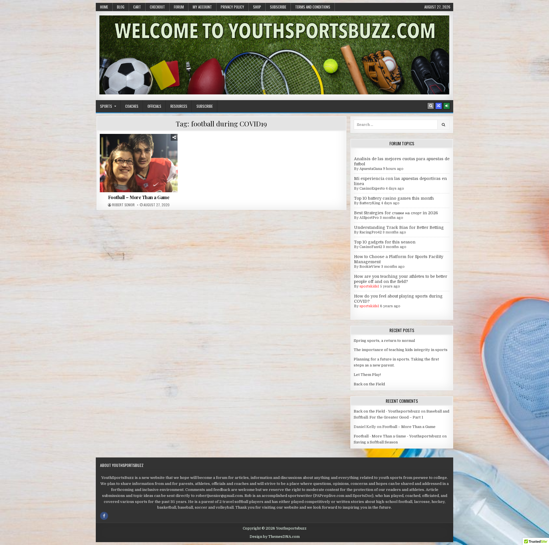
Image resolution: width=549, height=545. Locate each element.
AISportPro (369, 218)
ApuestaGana (370, 169)
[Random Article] (438, 105)
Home (104, 7)
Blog (120, 7)
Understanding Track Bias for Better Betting (399, 227)
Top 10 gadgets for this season (384, 242)
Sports (106, 106)
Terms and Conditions (312, 7)
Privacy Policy (232, 7)
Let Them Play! (367, 374)
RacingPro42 (370, 232)
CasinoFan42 (370, 247)
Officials (154, 106)
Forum (179, 7)
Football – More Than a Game (139, 197)
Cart (137, 7)
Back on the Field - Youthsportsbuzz (387, 411)
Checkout (157, 7)
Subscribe (278, 7)
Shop (257, 7)
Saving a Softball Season (376, 442)
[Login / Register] (446, 105)
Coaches (131, 106)
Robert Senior (123, 205)
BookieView (369, 267)
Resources (178, 106)
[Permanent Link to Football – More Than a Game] (139, 163)
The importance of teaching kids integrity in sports (400, 350)
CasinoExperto (372, 189)
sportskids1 (369, 286)
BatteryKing (369, 203)
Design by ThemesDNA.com (275, 537)
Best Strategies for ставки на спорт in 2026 (396, 213)
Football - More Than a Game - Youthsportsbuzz (397, 436)
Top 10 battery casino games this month (394, 198)
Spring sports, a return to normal (384, 340)
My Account (202, 7)
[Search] (430, 105)
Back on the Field (369, 384)
